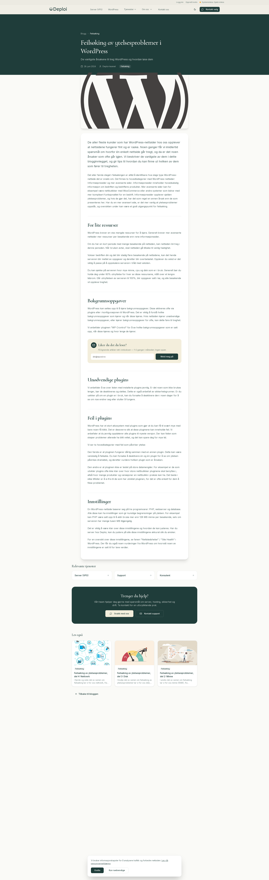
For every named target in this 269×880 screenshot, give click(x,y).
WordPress (113, 9)
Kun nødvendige (117, 870)
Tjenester (129, 9)
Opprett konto (191, 2)
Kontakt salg (212, 9)
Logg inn (179, 2)
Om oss (145, 9)
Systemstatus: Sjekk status (213, 2)
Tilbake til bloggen (88, 694)
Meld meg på (167, 356)
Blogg (83, 33)
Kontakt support (152, 613)
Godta (97, 870)
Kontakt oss (163, 9)
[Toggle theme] (194, 9)
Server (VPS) (96, 9)
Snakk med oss (121, 613)
